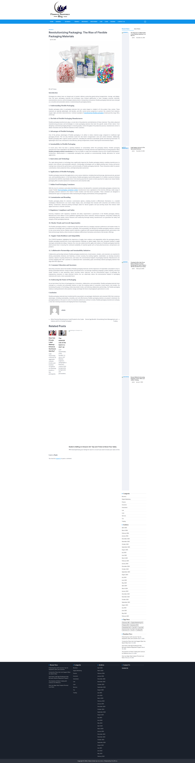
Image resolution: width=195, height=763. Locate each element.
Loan (106, 21)
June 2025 (124, 555)
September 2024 (126, 572)
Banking (58, 21)
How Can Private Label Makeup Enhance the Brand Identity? (52, 344)
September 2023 (126, 602)
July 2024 (124, 577)
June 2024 (124, 580)
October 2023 (125, 599)
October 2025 (125, 544)
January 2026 (125, 536)
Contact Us (121, 21)
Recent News (125, 29)
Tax (123, 518)
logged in (58, 458)
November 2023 (126, 596)
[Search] (145, 22)
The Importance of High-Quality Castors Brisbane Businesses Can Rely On (138, 34)
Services (124, 515)
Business (67, 21)
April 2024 (124, 585)
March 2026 (125, 530)
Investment (93, 21)
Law (101, 21)
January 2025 (125, 563)
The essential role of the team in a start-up (62, 342)
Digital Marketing (126, 499)
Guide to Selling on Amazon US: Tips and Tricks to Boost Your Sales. (93, 447)
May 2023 (124, 613)
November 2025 (126, 541)
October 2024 (125, 569)
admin (133, 37)
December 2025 (126, 538)
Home (51, 21)
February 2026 (125, 533)
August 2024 (125, 574)
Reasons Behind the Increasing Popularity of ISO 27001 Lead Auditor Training (138, 379)
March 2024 (125, 588)
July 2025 (124, 552)
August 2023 (125, 605)
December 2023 (126, 594)
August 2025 (125, 549)
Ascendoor (100, 761)
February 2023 (125, 616)
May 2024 (124, 583)
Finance (76, 21)
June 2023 (124, 610)
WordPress (114, 761)
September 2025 (126, 547)
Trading (112, 21)
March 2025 (125, 558)
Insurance (85, 21)
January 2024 (125, 591)
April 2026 (124, 527)
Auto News (137, 29)
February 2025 (125, 560)
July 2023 (124, 607)
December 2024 (126, 566)
